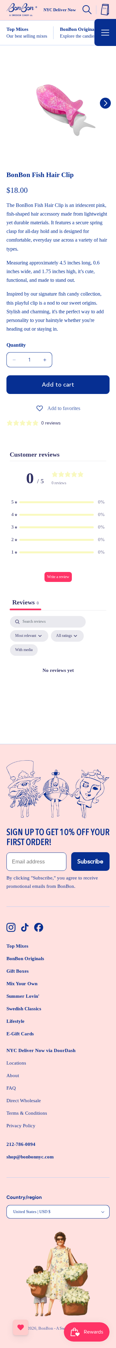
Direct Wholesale (23, 1100)
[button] (105, 32)
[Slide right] (105, 103)
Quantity (16, 345)
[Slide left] (10, 103)
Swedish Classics (23, 1008)
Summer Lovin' (22, 996)
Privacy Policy (20, 1125)
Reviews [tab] (25, 602)
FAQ (11, 1088)
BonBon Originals (25, 958)
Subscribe (90, 861)
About (12, 1075)
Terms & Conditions (26, 1113)
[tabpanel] (58, 678)
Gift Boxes (17, 971)
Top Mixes (17, 946)
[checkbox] (24, 650)
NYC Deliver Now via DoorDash (40, 1050)
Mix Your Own (21, 983)
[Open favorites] (20, 1327)
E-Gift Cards (20, 1033)
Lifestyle (15, 1021)
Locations (16, 1063)
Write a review (58, 577)
